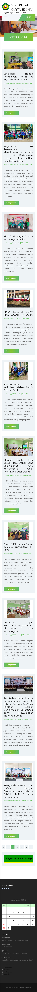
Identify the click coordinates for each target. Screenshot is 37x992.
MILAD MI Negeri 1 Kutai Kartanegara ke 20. (18, 238)
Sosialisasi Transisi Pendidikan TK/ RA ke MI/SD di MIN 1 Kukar (18, 76)
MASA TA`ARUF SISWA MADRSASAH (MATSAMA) (18, 313)
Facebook (8, 968)
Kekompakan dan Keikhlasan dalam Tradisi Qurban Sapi (18, 387)
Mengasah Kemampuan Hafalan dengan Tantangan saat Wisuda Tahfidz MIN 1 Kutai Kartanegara (18, 791)
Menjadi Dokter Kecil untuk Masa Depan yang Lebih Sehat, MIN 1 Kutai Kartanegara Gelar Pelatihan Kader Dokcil (18, 466)
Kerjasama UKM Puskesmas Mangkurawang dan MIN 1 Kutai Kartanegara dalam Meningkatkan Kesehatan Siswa (18, 153)
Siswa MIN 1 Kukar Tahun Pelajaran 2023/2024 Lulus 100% (18, 547)
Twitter (7, 970)
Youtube (7, 974)
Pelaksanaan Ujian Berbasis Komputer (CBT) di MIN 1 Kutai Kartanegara (18, 627)
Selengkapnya (11, 113)
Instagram (8, 972)
